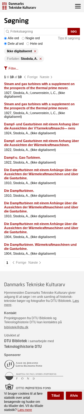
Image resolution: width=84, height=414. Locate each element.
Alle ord (13, 38)
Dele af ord (16, 43)
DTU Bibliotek (15, 341)
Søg (74, 31)
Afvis (74, 395)
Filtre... (13, 68)
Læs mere (25, 410)
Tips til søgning (69, 38)
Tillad (55, 395)
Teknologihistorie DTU (23, 346)
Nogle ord (32, 38)
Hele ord (36, 43)
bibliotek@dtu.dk (16, 327)
